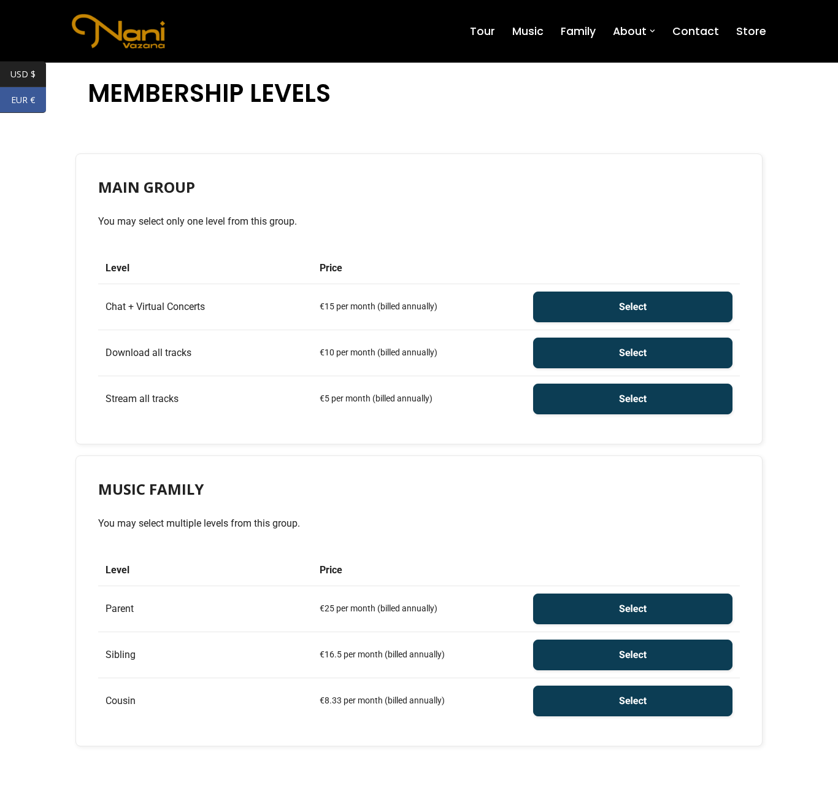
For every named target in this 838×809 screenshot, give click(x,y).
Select (633, 306)
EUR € (28, 100)
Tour (482, 31)
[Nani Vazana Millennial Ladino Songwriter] (118, 31)
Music (528, 31)
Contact (695, 31)
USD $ (28, 75)
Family (578, 31)
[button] (652, 31)
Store (751, 31)
